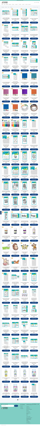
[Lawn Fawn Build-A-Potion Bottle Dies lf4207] (6, 201)
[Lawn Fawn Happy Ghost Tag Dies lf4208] (15, 201)
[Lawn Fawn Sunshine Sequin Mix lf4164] (6, 373)
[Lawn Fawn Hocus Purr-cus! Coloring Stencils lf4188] (34, 124)
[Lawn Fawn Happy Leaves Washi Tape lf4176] (25, 108)
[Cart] (38, 2)
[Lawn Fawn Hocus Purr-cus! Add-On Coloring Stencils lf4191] (6, 140)
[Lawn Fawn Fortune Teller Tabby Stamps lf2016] (6, 293)
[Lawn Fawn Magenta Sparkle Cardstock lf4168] (15, 93)
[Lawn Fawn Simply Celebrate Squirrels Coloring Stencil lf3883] (15, 77)
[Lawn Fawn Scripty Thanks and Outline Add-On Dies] (25, 45)
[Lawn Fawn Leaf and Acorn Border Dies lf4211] (6, 216)
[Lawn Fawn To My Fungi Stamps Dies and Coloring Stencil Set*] (15, 277)
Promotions (21, 408)
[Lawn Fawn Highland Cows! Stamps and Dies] (15, 357)
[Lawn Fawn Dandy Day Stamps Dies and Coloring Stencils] (34, 293)
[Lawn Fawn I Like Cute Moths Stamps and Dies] (34, 13)
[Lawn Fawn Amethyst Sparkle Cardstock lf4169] (25, 93)
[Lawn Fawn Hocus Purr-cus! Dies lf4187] (25, 124)
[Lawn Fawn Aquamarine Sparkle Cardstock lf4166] (34, 77)
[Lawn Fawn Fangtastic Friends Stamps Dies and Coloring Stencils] (15, 61)
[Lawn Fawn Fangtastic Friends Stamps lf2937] (25, 277)
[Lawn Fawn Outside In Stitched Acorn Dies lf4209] (25, 201)
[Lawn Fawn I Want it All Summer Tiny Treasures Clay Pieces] (25, 293)
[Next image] (9, 12)
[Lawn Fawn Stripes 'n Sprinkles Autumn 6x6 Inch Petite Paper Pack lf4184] (6, 124)
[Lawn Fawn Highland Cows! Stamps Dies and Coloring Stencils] (6, 357)
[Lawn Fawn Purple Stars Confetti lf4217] (25, 231)
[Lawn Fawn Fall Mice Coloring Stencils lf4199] (6, 171)
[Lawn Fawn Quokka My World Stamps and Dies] (34, 357)
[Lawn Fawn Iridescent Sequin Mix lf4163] (15, 373)
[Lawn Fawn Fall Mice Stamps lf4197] (25, 155)
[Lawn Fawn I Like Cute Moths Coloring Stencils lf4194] (34, 140)
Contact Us (27, 406)
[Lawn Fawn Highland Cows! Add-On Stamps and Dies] (34, 341)
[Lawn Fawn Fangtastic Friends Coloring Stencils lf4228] (34, 262)
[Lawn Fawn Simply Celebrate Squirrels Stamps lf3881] (34, 61)
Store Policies (28, 411)
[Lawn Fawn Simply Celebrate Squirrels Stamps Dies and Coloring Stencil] (25, 13)
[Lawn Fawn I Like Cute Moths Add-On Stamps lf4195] (6, 155)
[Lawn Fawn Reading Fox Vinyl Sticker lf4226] (15, 262)
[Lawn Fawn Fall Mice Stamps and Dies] (25, 29)
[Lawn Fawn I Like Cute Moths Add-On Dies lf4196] (15, 155)
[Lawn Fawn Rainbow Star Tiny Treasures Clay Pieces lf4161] (34, 373)
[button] (37, 7)
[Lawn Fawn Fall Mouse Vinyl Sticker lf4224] (34, 247)
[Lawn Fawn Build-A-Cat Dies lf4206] (34, 186)
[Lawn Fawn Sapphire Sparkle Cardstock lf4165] (25, 77)
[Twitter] (37, 404)
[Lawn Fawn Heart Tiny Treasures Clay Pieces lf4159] (15, 388)
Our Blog (21, 407)
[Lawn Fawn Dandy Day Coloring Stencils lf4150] (34, 388)
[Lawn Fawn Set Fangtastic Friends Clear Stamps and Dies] (15, 293)
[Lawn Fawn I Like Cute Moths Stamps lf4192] (15, 140)
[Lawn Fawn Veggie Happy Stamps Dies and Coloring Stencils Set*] (6, 13)
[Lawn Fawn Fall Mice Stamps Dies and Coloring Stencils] (34, 29)
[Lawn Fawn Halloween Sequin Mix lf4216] (15, 231)
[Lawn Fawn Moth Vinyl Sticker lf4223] (25, 247)
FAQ (27, 415)
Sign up (16, 405)
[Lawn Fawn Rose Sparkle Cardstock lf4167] (6, 93)
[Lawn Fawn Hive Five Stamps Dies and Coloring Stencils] (15, 309)
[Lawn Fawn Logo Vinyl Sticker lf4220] (6, 247)
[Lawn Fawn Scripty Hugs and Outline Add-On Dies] (34, 45)
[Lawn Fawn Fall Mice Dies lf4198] (34, 155)
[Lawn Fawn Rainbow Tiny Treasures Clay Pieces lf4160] (6, 388)
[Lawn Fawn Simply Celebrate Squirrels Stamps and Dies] (15, 13)
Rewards (27, 410)
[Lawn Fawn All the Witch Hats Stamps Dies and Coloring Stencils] (6, 45)
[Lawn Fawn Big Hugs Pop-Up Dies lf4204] (15, 186)
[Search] (34, 2)
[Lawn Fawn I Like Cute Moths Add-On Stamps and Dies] (15, 29)
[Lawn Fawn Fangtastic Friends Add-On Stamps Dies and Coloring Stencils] (25, 61)
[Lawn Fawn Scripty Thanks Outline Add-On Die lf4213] (25, 216)
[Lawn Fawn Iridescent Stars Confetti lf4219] (34, 231)
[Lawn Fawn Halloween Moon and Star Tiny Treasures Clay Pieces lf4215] (6, 231)
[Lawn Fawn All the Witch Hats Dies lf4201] (25, 171)
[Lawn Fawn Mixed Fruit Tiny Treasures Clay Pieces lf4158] (25, 388)
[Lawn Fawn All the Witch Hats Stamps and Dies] (15, 45)
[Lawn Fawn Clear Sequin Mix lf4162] (25, 373)
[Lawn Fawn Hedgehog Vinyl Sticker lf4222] (15, 247)
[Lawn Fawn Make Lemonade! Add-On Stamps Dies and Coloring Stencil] (25, 325)
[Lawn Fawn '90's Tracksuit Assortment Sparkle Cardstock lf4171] (6, 108)
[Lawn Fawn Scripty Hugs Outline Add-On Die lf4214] (34, 216)
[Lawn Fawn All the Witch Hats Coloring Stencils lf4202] (34, 171)
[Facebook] (32, 404)
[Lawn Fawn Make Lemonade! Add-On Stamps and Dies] (34, 325)
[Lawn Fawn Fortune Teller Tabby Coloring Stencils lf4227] (25, 262)
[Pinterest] (38, 404)
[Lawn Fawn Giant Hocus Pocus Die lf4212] (15, 216)
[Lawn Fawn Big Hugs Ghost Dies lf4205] (25, 186)
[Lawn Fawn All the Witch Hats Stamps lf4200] (15, 171)
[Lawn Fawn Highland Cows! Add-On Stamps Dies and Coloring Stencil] (25, 341)
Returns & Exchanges (29, 409)
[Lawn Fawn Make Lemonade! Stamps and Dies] (15, 341)
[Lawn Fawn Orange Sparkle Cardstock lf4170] (34, 93)
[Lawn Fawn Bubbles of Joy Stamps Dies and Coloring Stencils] (6, 309)
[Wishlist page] (37, 2)
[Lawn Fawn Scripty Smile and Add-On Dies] (25, 309)
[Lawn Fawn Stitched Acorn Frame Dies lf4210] (34, 201)
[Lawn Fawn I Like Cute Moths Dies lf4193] (25, 140)
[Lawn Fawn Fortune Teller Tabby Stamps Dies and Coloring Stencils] (6, 61)
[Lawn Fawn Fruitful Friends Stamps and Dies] (15, 325)
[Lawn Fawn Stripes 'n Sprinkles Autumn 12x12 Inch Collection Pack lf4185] (15, 124)
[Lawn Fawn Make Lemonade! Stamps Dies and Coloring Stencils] (6, 341)
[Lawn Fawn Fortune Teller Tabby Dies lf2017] (34, 277)
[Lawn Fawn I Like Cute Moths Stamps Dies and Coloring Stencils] (6, 29)
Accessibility (28, 421)
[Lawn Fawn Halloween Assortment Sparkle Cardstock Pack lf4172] (15, 108)
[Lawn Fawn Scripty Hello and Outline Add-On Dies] (34, 309)
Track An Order (28, 416)
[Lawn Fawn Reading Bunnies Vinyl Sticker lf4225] (6, 262)
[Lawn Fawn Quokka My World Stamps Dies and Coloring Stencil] (25, 357)
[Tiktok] (36, 404)
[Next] (23, 399)
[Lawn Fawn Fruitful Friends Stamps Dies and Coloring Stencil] (6, 325)
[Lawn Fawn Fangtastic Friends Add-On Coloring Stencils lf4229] (6, 277)
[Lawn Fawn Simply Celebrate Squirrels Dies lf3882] (6, 77)
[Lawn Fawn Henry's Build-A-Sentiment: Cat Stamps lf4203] (6, 186)
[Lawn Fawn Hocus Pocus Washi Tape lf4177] (34, 108)
